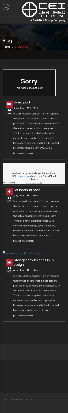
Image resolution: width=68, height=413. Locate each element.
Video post (21, 102)
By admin (20, 108)
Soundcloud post (26, 190)
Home (9, 47)
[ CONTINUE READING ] (24, 153)
